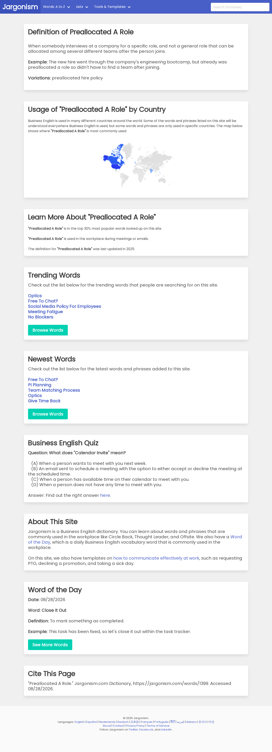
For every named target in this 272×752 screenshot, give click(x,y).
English (79, 722)
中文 (211, 722)
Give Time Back (44, 401)
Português (161, 722)
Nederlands (107, 722)
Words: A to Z (54, 6)
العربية (181, 722)
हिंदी (172, 722)
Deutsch (123, 722)
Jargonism (20, 6)
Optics (35, 296)
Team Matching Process (54, 390)
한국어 (203, 722)
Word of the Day (150, 6)
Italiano (192, 722)
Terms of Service (158, 726)
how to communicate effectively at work (156, 558)
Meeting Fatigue (45, 312)
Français (146, 722)
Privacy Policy (135, 726)
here (105, 495)
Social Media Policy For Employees (64, 306)
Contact (118, 726)
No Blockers (40, 317)
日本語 (134, 722)
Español (91, 722)
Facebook (146, 730)
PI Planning (39, 385)
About (107, 726)
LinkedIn (166, 730)
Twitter (133, 730)
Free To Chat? (43, 301)
